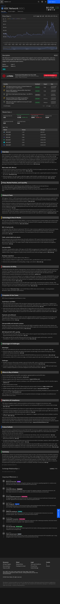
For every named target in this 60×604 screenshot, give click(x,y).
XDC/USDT (8, 132)
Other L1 (13, 66)
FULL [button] (56, 468)
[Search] (38, 1)
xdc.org (13, 207)
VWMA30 (18, 18)
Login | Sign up (52, 1)
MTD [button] (49, 16)
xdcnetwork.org (13, 174)
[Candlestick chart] (5, 19)
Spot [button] (4, 127)
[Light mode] (45, 2)
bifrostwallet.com (17, 392)
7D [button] (36, 16)
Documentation (6, 566)
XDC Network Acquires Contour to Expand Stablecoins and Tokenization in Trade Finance (19, 87)
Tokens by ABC (6, 568)
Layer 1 (13, 64)
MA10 (10, 18)
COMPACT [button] (52, 468)
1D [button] (34, 16)
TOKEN (7, 1)
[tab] (4, 11)
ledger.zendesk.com (47, 386)
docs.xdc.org (37, 164)
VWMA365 (24, 18)
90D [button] (40, 16)
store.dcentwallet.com (43, 388)
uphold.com (6, 382)
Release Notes (19, 564)
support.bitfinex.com (35, 379)
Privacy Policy (34, 566)
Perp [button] (6, 127)
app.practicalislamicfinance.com (40, 422)
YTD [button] (54, 16)
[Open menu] (2, 2)
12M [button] (43, 16)
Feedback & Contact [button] (21, 566)
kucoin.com (26, 377)
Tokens (3, 6)
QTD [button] (52, 16)
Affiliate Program (7, 564)
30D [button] (38, 16)
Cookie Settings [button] (34, 568)
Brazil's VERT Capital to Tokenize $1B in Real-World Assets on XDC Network (18, 91)
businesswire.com (52, 213)
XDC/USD (8, 137)
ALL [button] (56, 16)
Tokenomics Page (15, 289)
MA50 (14, 18)
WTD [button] (46, 16)
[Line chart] (4, 19)
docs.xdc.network (24, 223)
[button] (58, 513)
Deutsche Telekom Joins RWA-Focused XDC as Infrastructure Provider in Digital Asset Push (17, 98)
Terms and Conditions (36, 564)
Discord (48, 566)
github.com (38, 274)
